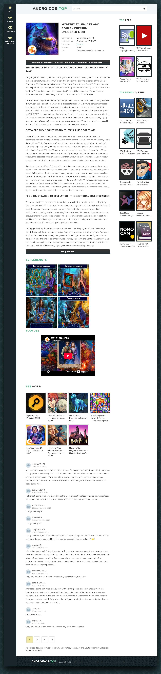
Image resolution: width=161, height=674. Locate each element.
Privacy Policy (89, 662)
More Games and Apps (10, 42)
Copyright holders (113, 662)
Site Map (78, 662)
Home (10, 11)
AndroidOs (50, 8)
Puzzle (80, 44)
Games (10, 21)
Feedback (100, 662)
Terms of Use (128, 662)
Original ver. (68, 251)
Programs (10, 31)
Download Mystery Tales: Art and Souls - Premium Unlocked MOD (68, 62)
